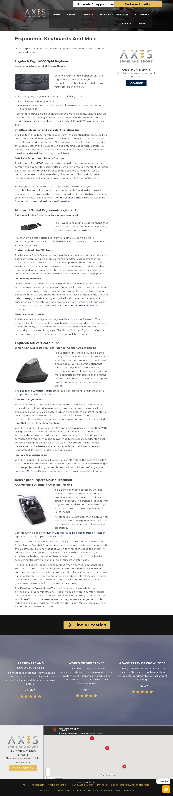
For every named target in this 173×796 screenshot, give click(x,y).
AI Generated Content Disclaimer (117, 790)
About (71, 14)
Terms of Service (65, 790)
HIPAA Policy (102, 785)
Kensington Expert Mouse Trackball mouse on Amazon (73, 532)
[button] (87, 625)
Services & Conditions (114, 14)
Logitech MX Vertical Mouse (36, 391)
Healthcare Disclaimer (81, 785)
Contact (143, 23)
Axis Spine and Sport (32, 48)
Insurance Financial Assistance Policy (130, 785)
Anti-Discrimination (57, 785)
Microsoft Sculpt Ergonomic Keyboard (84, 330)
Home (56, 14)
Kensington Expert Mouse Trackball (77, 603)
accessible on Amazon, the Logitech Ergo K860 (57, 121)
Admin (26, 785)
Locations (142, 14)
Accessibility (38, 785)
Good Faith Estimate (87, 790)
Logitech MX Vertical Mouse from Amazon (39, 471)
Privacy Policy (46, 790)
